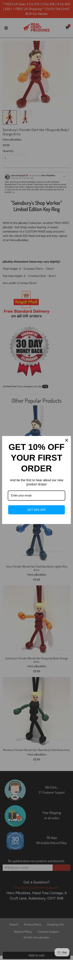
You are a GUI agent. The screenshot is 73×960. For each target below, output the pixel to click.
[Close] (66, 440)
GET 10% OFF (36, 509)
